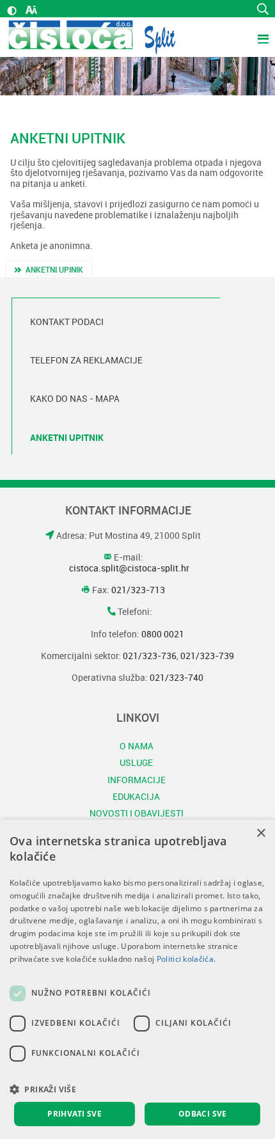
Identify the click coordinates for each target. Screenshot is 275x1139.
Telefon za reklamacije (86, 360)
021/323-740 (175, 678)
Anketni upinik (54, 270)
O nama (136, 745)
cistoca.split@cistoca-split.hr (129, 568)
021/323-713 (137, 590)
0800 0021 (161, 634)
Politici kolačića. (186, 958)
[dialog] (137, 979)
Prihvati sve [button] (74, 1113)
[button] (137, 1089)
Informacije (136, 779)
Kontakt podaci (67, 322)
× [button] (260, 833)
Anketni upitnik (67, 438)
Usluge (136, 763)
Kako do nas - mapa (75, 399)
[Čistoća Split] (92, 37)
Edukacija (136, 796)
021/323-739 (207, 656)
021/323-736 (150, 656)
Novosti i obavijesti (137, 813)
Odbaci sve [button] (202, 1113)
